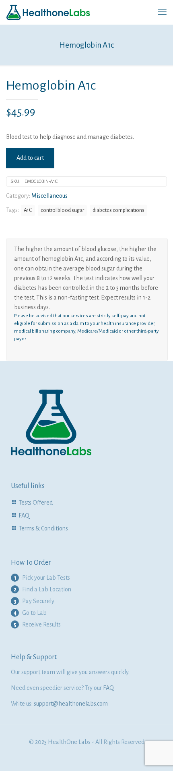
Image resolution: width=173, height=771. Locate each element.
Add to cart (30, 158)
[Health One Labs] (48, 12)
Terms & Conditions (43, 528)
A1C (28, 210)
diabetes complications (118, 210)
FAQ (24, 515)
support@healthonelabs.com (71, 703)
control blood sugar (62, 210)
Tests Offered (36, 502)
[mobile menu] (162, 12)
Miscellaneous (49, 196)
